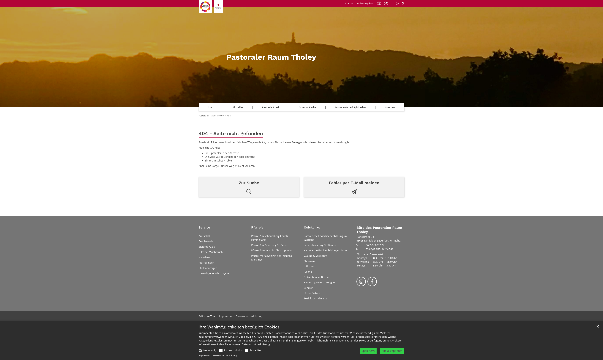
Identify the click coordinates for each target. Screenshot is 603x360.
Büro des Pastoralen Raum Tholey (379, 230)
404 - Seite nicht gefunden (231, 133)
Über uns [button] (390, 107)
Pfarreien (258, 227)
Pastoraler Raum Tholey (211, 115)
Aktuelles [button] (238, 107)
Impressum (204, 355)
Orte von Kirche (307, 107)
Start (211, 107)
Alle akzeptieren (392, 351)
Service (204, 227)
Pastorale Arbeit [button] (271, 107)
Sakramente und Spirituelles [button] (350, 107)
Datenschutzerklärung (256, 344)
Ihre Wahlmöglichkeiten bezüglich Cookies (239, 327)
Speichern (368, 351)
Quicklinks (312, 227)
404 (229, 115)
